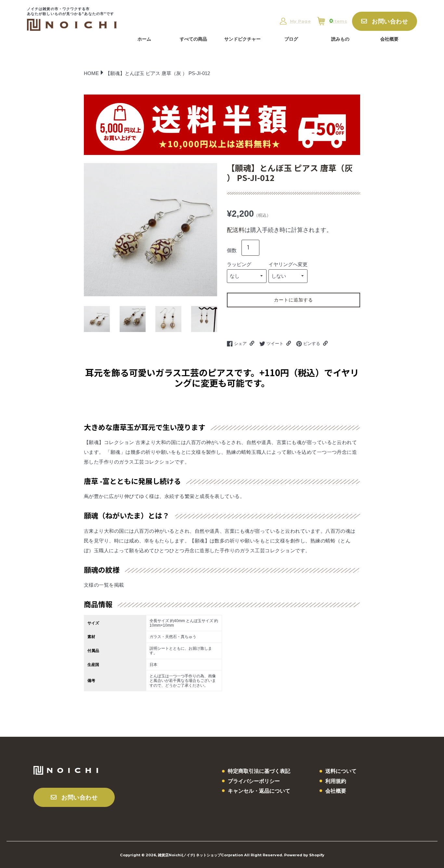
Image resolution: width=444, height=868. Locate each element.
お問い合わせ (390, 21)
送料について (341, 771)
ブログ (291, 39)
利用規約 (335, 781)
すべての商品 (193, 39)
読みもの (340, 39)
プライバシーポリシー (254, 781)
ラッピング (239, 264)
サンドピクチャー (242, 39)
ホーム (144, 39)
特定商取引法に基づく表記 (259, 771)
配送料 (235, 230)
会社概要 (389, 39)
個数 (232, 250)
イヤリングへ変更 (287, 264)
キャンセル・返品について (259, 791)
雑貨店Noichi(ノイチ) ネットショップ (189, 855)
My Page (300, 21)
